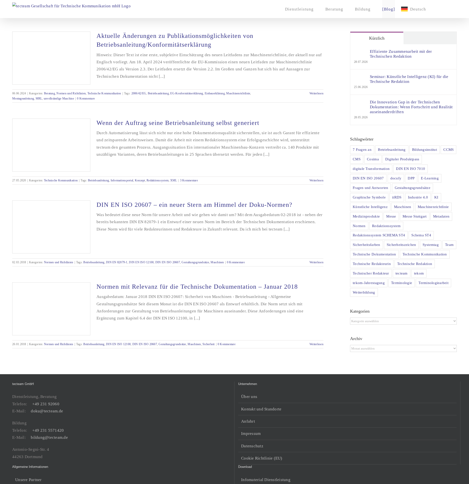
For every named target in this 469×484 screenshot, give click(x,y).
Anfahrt (248, 421)
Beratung (49, 93)
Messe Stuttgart (415, 216)
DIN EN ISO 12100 (141, 262)
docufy (396, 178)
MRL (39, 98)
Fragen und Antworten (370, 188)
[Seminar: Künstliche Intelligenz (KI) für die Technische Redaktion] (360, 78)
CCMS (448, 149)
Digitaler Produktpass (402, 159)
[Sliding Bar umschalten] (439, 9)
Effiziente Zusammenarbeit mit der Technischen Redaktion (401, 54)
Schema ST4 (421, 235)
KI (436, 197)
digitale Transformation (371, 168)
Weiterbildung (364, 292)
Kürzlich (376, 38)
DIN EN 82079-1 (117, 262)
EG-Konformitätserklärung (186, 93)
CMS (357, 159)
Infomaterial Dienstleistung (265, 479)
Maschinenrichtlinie (238, 93)
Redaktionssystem (158, 180)
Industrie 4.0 (418, 197)
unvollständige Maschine (59, 98)
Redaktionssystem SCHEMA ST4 (379, 235)
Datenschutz (252, 446)
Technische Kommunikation (104, 93)
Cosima (373, 159)
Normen (359, 226)
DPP (411, 178)
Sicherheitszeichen (401, 244)
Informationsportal (122, 180)
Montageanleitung (23, 98)
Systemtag (431, 244)
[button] (449, 9)
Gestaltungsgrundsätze (195, 262)
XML (173, 180)
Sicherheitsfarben (366, 244)
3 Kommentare (189, 180)
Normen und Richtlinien (71, 93)
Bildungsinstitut (424, 149)
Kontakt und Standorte (261, 409)
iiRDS (396, 197)
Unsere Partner (28, 479)
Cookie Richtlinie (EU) (261, 458)
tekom (419, 273)
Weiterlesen (316, 93)
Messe (391, 216)
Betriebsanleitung (158, 93)
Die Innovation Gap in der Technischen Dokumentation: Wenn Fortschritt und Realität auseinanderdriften (411, 107)
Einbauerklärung (215, 93)
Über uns (249, 396)
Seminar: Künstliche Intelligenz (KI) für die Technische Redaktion (409, 79)
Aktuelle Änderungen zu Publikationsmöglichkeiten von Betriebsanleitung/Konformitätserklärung (174, 40)
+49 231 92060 (45, 404)
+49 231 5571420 (48, 430)
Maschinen (217, 262)
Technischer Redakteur (371, 273)
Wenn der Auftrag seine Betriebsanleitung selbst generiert (177, 122)
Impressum (251, 433)
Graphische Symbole (369, 197)
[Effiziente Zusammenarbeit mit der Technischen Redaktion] (360, 52)
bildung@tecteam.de (49, 437)
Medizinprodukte (366, 216)
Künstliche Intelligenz (370, 207)
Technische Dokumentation (374, 254)
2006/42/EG (138, 93)
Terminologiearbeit (433, 283)
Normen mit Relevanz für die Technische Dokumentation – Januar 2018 (197, 286)
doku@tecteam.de (47, 411)
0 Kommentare (86, 98)
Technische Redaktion (414, 264)
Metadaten (441, 216)
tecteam (401, 273)
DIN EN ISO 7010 (410, 168)
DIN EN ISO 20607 (167, 262)
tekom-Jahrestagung (369, 283)
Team (449, 244)
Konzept (140, 180)
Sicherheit (209, 344)
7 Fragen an (362, 149)
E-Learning (430, 178)
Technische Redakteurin (372, 264)
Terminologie (401, 283)
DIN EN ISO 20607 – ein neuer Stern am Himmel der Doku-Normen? (194, 204)
